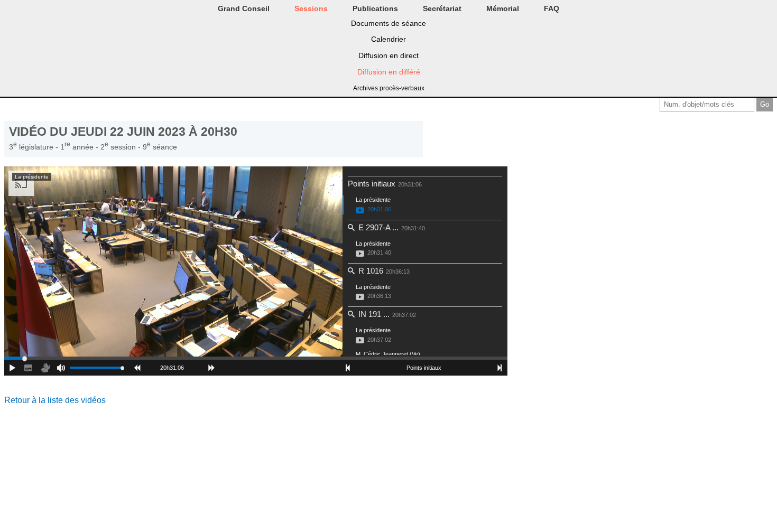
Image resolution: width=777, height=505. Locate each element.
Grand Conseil (244, 8)
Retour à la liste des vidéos (55, 400)
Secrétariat (442, 8)
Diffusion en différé (388, 72)
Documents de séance (388, 23)
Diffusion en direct (388, 55)
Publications (375, 8)
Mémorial (502, 8)
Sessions (311, 8)
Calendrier (388, 39)
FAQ (551, 8)
